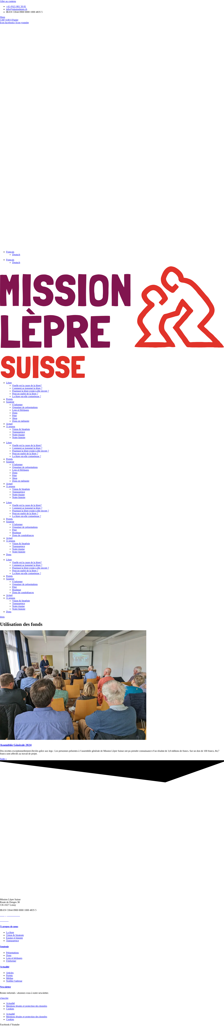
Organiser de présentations (25, 407)
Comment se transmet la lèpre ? (27, 388)
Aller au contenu (8, 1)
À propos (10, 426)
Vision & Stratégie (21, 429)
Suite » (3, 759)
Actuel (9, 423)
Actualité (4, 966)
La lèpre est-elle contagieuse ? (26, 396)
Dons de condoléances (23, 535)
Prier (14, 415)
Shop (14, 418)
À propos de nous (9, 926)
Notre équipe (18, 434)
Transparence (18, 432)
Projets (9, 399)
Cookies (10, 1008)
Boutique (16, 532)
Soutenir (10, 402)
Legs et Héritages (20, 410)
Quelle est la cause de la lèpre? (27, 385)
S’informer (17, 404)
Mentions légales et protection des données (26, 1006)
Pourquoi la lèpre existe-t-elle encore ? (30, 391)
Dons (14, 413)
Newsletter (5, 987)
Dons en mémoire (20, 421)
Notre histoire (18, 437)
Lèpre (9, 382)
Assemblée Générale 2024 (16, 745)
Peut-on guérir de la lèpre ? (25, 393)
